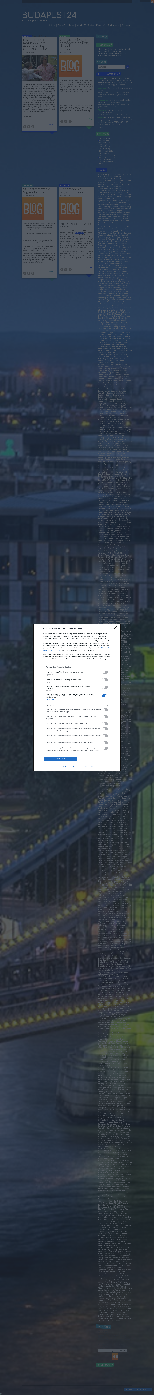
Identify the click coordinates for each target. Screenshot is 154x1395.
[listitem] (77, 667)
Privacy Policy (90, 767)
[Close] (116, 628)
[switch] (105, 672)
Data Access (77, 767)
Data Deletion (64, 767)
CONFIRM (61, 759)
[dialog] (77, 697)
